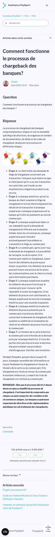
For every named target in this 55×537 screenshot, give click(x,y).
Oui (19, 455)
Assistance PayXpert (12, 16)
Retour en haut (10, 475)
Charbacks (8, 431)
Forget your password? (14, 489)
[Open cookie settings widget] (5, 531)
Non (35, 455)
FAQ (26, 16)
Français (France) (41, 531)
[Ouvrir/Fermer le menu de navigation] (46, 5)
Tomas (14, 81)
